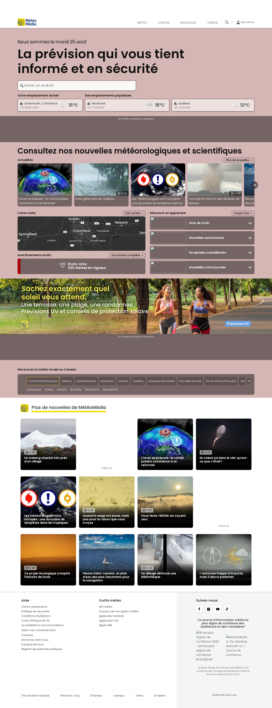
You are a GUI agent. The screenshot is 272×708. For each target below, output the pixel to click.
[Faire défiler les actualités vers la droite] (254, 184)
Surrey (49, 389)
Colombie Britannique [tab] (42, 381)
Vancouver (34, 389)
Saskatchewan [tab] (86, 381)
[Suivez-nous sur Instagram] (208, 609)
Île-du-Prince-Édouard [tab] (221, 381)
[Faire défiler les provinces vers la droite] (249, 381)
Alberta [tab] (67, 381)
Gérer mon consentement (38, 630)
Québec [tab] (138, 381)
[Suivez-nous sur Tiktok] (227, 609)
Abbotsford (110, 389)
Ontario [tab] (123, 381)
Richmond (92, 389)
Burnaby (76, 389)
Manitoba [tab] (107, 381)
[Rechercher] (227, 22)
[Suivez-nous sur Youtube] (217, 609)
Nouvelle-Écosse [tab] (190, 381)
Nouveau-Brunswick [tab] (162, 381)
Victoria (62, 389)
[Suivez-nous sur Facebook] (199, 609)
